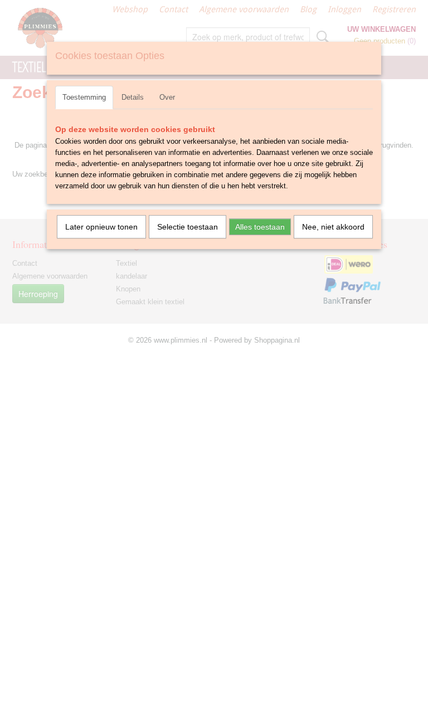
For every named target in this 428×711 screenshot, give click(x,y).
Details (132, 97)
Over (167, 97)
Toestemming (84, 97)
